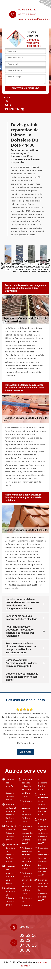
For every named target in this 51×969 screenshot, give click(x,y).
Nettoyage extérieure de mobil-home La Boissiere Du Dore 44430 (27, 858)
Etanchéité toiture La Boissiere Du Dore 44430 (11, 833)
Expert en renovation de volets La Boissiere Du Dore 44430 (43, 890)
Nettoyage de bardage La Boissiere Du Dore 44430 (27, 811)
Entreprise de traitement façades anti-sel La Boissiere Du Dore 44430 (43, 831)
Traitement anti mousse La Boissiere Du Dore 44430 (11, 874)
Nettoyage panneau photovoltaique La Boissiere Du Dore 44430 (27, 883)
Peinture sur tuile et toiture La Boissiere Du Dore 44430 (11, 813)
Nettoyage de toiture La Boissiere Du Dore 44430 (11, 896)
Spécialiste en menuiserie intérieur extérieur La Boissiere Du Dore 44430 (43, 861)
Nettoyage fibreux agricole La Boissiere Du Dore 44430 (27, 834)
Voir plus (25, 752)
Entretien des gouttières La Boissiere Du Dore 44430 (10, 789)
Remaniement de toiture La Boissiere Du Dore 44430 (11, 853)
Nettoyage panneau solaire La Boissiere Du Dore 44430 (27, 787)
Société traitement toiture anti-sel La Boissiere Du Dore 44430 (43, 804)
